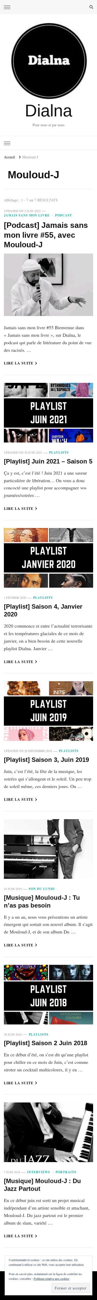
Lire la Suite (18, 363)
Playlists (59, 452)
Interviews (38, 1172)
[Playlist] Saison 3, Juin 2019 (46, 759)
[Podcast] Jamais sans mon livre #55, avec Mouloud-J (46, 235)
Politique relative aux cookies (51, 1278)
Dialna (48, 110)
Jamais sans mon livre (27, 215)
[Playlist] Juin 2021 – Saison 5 (48, 461)
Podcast (63, 215)
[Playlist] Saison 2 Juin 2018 (45, 1042)
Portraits (66, 1172)
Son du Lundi (42, 889)
